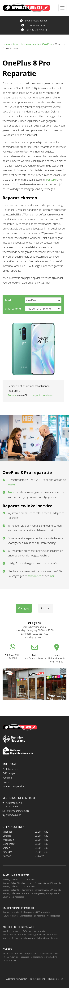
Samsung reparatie (11, 912)
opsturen (51, 179)
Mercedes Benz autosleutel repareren (19, 938)
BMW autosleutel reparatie (34, 931)
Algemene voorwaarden (16, 979)
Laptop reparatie (31, 953)
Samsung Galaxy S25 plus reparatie (18, 883)
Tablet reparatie (10, 960)
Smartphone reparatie (12, 953)
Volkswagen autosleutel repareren (42, 934)
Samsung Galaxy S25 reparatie (48, 883)
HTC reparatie (42, 912)
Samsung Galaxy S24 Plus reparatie (18, 890)
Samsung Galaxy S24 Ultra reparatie (18, 886)
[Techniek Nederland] (14, 739)
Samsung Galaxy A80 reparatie (16, 893)
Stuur (11, 492)
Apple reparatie (27, 912)
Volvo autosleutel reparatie (48, 938)
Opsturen (7, 782)
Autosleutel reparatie (12, 931)
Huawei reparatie (10, 915)
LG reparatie (39, 915)
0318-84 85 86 (13, 815)
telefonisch (34, 576)
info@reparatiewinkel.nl (18, 810)
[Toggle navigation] (62, 8)
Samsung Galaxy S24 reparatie (48, 890)
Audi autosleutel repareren (14, 934)
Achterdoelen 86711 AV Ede (14, 804)
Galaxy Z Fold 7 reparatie (13, 897)
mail (51, 576)
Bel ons (12, 395)
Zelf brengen (9, 773)
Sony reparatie (26, 915)
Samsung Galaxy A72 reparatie (44, 893)
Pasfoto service (10, 769)
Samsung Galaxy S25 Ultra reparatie (18, 879)
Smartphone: (13, 308)
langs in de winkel (42, 395)
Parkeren (7, 777)
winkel (11, 484)
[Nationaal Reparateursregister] (18, 750)
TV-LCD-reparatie (10, 957)
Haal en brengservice (13, 786)
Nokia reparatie (53, 915)
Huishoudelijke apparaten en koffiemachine (38, 957)
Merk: (8, 300)
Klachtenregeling (55, 979)
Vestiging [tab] (24, 608)
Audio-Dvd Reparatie (49, 953)
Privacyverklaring (37, 979)
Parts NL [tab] (45, 608)
